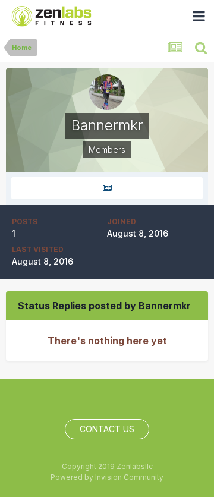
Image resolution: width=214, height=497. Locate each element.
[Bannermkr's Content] (107, 188)
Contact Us (107, 429)
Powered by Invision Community (107, 477)
